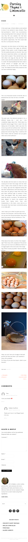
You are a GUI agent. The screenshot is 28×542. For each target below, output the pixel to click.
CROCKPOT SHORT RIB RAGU (11, 523)
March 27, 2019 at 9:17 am (14, 410)
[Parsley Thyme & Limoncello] (12, 12)
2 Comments (20, 23)
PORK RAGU (6, 528)
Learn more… (4, 496)
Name (3, 454)
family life (8, 369)
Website (3, 465)
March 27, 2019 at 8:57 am (11, 395)
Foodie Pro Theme (14, 539)
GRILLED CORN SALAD (9, 525)
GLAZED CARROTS (8, 530)
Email (3, 459)
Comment (4, 437)
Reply (3, 401)
